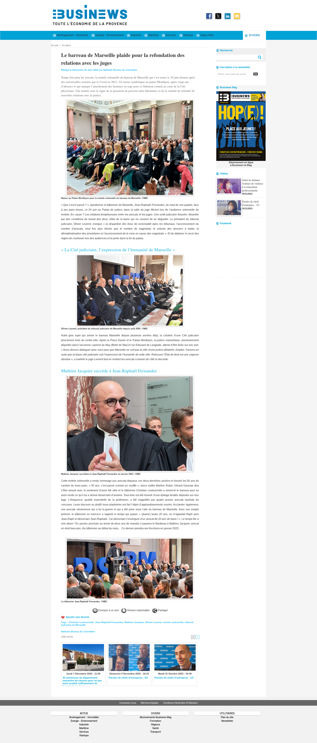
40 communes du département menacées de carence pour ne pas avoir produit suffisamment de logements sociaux (82, 680)
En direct (66, 45)
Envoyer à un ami (108, 610)
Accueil (54, 45)
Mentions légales (150, 703)
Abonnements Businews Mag (155, 717)
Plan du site (227, 717)
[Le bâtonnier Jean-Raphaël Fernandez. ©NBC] (130, 539)
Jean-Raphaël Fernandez (109, 622)
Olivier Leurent (153, 622)
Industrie (135, 35)
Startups (188, 35)
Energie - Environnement (109, 35)
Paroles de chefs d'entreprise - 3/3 (250, 203)
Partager (162, 610)
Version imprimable (138, 610)
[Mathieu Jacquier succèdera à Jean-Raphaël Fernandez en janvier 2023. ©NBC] (130, 376)
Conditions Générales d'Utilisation (180, 703)
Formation (155, 720)
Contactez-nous (128, 703)
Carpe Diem (207, 35)
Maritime (153, 35)
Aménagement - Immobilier (72, 35)
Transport (155, 731)
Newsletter (227, 720)
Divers (254, 35)
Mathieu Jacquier (134, 622)
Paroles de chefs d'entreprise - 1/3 (174, 677)
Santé (155, 728)
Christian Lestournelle (81, 622)
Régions (155, 724)
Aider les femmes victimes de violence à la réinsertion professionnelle (252, 185)
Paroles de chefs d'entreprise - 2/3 (128, 677)
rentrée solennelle (173, 622)
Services (170, 35)
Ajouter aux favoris (77, 617)
